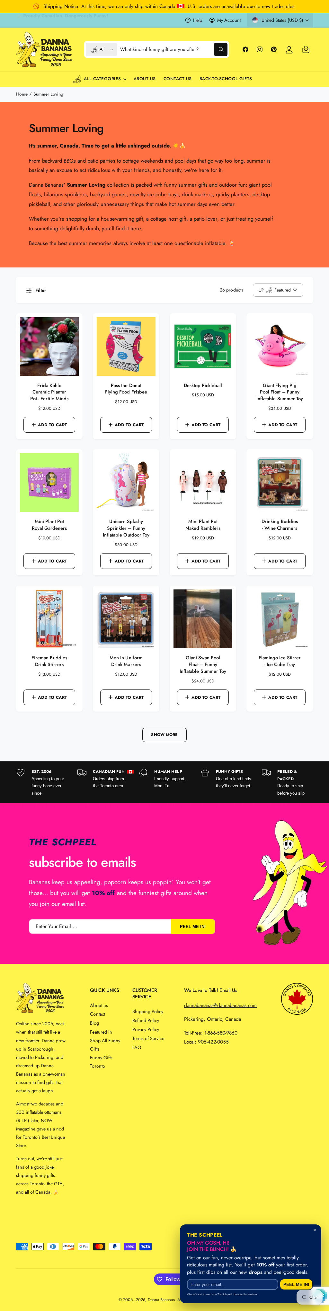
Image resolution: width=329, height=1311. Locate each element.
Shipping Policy (147, 1011)
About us (99, 1005)
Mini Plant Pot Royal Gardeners (49, 525)
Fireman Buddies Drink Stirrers (49, 661)
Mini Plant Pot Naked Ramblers (202, 525)
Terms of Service (148, 1038)
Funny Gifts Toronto (101, 1061)
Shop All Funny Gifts (105, 1044)
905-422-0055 (213, 1041)
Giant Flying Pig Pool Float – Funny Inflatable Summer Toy (279, 392)
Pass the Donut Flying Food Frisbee (126, 389)
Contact (97, 1014)
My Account (229, 20)
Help (197, 20)
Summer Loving (48, 94)
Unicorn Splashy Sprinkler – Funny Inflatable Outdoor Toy (126, 528)
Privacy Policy (145, 1029)
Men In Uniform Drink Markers (126, 661)
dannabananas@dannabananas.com (220, 1005)
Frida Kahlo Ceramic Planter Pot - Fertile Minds (49, 392)
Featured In (101, 1031)
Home (22, 94)
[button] (306, 49)
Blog (94, 1022)
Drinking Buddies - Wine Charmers (280, 525)
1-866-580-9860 (220, 1032)
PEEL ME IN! (193, 926)
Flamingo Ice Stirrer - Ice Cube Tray (279, 661)
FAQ (136, 1047)
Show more (164, 735)
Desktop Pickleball (203, 385)
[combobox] (174, 49)
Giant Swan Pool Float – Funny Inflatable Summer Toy (203, 664)
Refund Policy (145, 1020)
